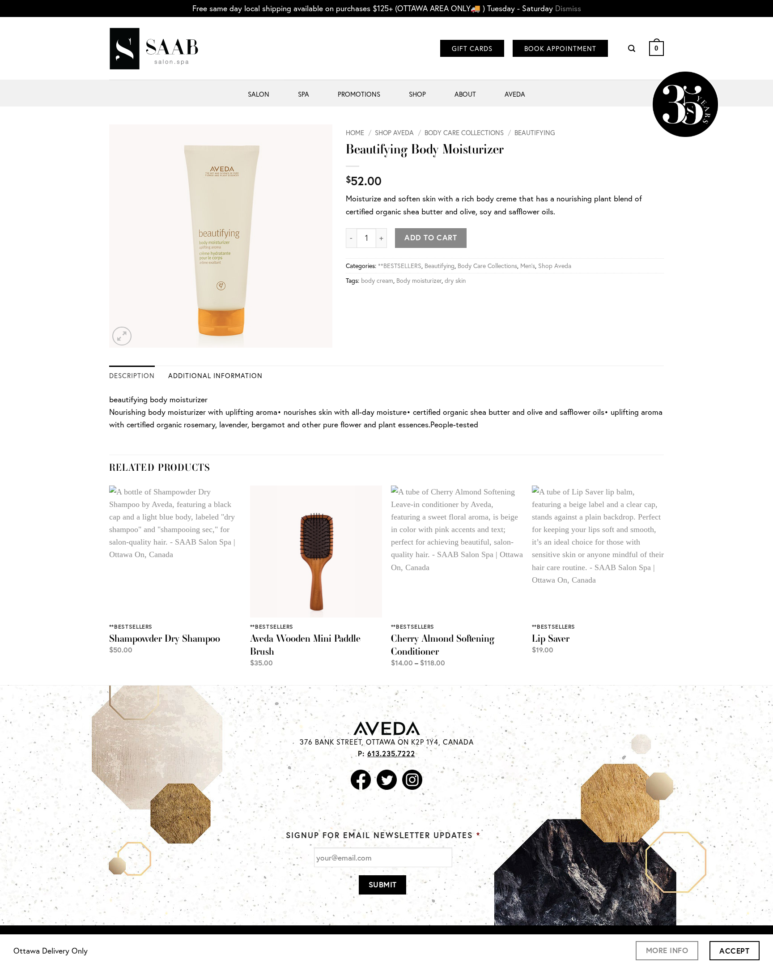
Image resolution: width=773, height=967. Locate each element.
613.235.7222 (391, 753)
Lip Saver (550, 638)
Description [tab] (132, 375)
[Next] (663, 585)
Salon (258, 93)
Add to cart (430, 237)
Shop (417, 93)
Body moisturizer (419, 280)
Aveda (515, 93)
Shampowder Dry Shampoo (164, 638)
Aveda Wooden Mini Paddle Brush (305, 645)
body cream (377, 280)
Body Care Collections (464, 132)
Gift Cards (472, 48)
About (465, 93)
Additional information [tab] (215, 375)
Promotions (359, 93)
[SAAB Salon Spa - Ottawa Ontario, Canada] (154, 48)
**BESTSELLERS (399, 265)
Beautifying (534, 132)
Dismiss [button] (568, 8)
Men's (527, 265)
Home (355, 132)
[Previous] (109, 585)
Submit (383, 884)
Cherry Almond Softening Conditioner (442, 645)
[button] (632, 48)
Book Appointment (560, 48)
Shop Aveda (394, 132)
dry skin (455, 280)
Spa (303, 93)
